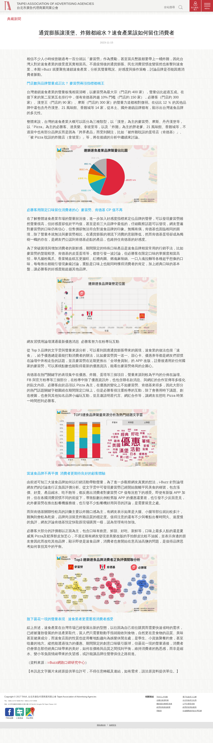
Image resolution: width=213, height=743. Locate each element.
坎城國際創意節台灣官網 (192, 711)
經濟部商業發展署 (163, 707)
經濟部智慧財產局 (189, 707)
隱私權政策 (101, 725)
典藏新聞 (14, 19)
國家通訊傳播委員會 (164, 704)
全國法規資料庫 (162, 700)
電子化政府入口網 (189, 697)
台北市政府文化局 (189, 700)
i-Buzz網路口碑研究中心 (66, 662)
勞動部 (159, 711)
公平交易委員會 (189, 704)
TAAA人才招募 (162, 697)
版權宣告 (112, 725)
